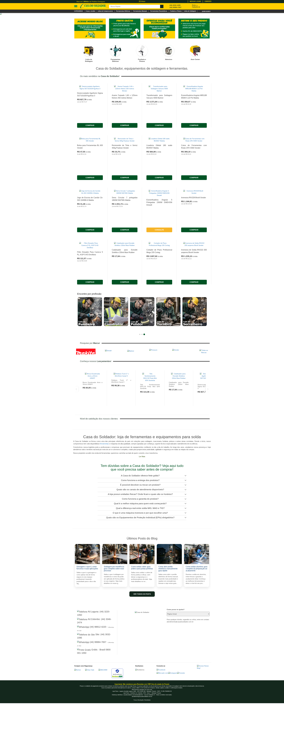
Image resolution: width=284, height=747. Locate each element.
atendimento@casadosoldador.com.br (142, 740)
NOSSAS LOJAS (195, 1)
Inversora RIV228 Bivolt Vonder (193, 241)
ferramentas (104, 487)
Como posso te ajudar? (175, 653)
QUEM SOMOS (206, 11)
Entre (194, 5)
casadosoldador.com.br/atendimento (133, 738)
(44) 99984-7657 (175, 7)
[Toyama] (142, 35)
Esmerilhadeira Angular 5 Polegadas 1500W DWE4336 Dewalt (159, 246)
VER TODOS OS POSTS (142, 638)
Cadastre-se (196, 7)
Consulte (159, 274)
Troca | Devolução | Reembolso (142, 743)
